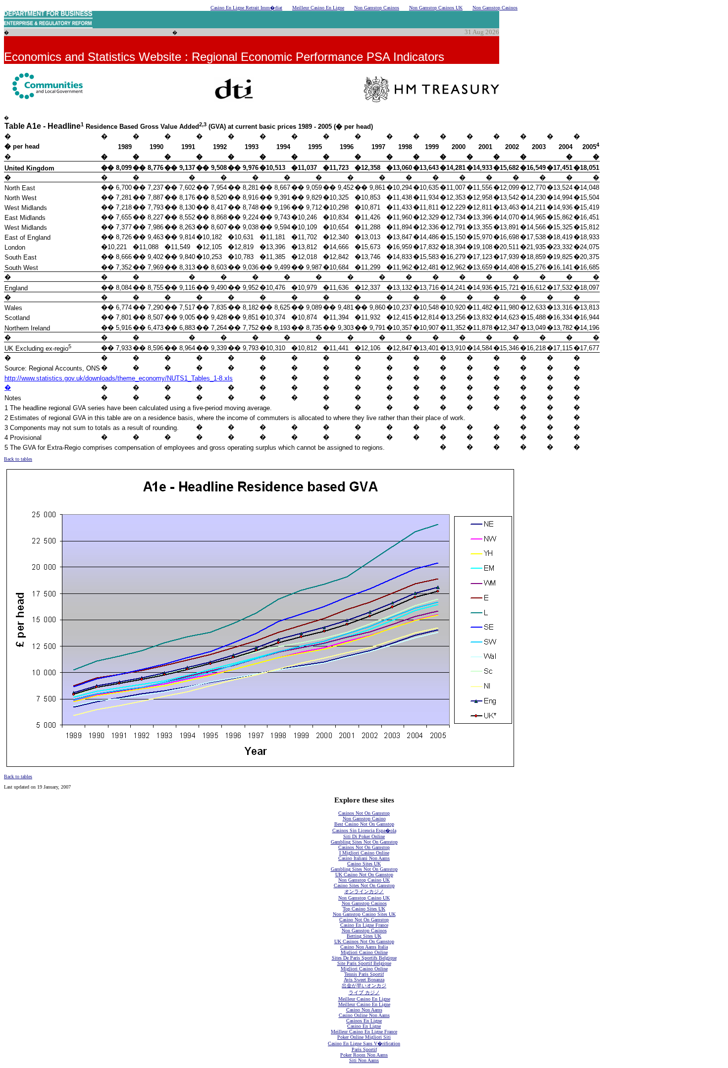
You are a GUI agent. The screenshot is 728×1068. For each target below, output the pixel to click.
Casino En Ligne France (364, 925)
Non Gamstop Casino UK (364, 880)
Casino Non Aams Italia (364, 947)
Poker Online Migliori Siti (364, 1037)
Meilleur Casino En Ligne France (364, 1031)
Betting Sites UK (364, 936)
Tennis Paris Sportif (364, 974)
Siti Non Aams (364, 1060)
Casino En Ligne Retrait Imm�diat (246, 7)
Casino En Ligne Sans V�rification (364, 1043)
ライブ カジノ (364, 992)
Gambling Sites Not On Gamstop (364, 842)
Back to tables (18, 459)
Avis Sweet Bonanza (364, 979)
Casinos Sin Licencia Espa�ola (364, 830)
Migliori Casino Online (364, 952)
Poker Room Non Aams (364, 1055)
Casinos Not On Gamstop (364, 813)
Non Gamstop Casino (364, 818)
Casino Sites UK (364, 863)
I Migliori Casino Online (364, 852)
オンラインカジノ (364, 891)
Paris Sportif (364, 1049)
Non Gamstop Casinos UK (436, 7)
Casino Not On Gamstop (364, 919)
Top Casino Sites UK (364, 908)
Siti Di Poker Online (364, 836)
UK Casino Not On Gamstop (364, 874)
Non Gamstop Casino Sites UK (364, 914)
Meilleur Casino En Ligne (318, 7)
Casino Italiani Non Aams (364, 858)
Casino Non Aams (364, 1010)
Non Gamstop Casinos (376, 7)
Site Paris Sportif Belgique (364, 963)
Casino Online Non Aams (364, 1015)
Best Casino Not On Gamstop (364, 824)
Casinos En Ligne (364, 1020)
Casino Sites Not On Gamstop (364, 885)
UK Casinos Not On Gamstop (364, 941)
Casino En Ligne (364, 1026)
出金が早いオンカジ (364, 985)
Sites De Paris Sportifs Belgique (364, 958)
